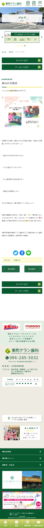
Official (28, 5)
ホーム (4, 52)
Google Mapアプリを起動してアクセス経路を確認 (24, 418)
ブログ (11, 52)
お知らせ (17, 260)
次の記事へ (32, 269)
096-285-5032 (24, 357)
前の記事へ (12, 269)
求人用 (34, 5)
